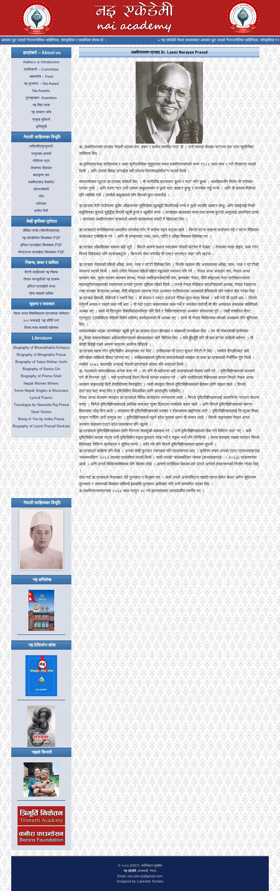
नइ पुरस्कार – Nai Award (41, 84)
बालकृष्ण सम (41, 175)
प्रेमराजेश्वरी (41, 189)
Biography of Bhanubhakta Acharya (41, 348)
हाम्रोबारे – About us (42, 52)
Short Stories (41, 412)
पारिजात (41, 204)
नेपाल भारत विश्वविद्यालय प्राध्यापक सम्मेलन (41, 313)
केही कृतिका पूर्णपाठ (42, 221)
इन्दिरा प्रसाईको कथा (41, 286)
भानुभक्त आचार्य (41, 154)
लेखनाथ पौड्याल (41, 168)
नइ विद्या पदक (41, 105)
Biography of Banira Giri (41, 369)
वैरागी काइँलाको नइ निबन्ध (41, 272)
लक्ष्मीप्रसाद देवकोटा (41, 182)
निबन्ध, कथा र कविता (42, 262)
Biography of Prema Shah (41, 376)
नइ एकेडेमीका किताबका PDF (41, 238)
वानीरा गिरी (41, 211)
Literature (42, 338)
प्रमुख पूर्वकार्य (41, 119)
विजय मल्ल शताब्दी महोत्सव (41, 328)
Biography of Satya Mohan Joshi (41, 362)
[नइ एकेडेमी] (135, 17)
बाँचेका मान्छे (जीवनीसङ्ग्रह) (41, 231)
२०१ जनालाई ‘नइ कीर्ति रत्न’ (41, 321)
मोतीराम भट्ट (41, 161)
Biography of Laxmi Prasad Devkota (41, 426)
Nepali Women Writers (41, 383)
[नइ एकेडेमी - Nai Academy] (37, 17)
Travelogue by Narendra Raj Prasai (41, 405)
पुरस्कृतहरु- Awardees (41, 98)
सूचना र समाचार (42, 303)
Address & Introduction (41, 62)
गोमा (41, 196)
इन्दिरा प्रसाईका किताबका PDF (41, 245)
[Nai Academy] (243, 16)
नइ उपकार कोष (41, 112)
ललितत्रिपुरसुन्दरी (41, 146)
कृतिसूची (41, 127)
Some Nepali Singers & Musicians (41, 391)
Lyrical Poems (41, 398)
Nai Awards (41, 91)
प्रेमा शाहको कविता (41, 293)
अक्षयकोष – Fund (41, 77)
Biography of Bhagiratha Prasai (41, 355)
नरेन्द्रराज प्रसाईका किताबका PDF (41, 252)
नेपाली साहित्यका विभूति (42, 137)
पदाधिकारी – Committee (41, 69)
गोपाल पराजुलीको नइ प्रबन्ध (41, 279)
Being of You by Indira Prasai (41, 419)
